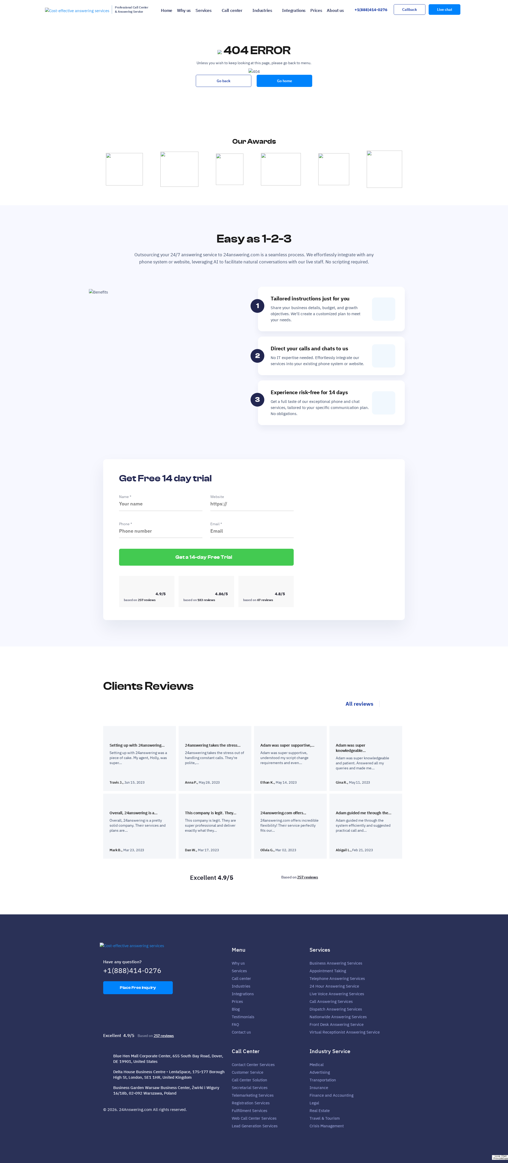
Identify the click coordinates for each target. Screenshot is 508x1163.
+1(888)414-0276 (371, 9)
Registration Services (251, 1102)
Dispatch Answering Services (336, 1009)
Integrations (294, 10)
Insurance (319, 1087)
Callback (409, 9)
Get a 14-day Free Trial (204, 557)
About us (335, 10)
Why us (184, 10)
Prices (316, 10)
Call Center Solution (249, 1079)
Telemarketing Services (253, 1095)
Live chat (444, 9)
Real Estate (320, 1110)
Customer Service (247, 1072)
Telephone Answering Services (337, 978)
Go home (284, 80)
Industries (262, 10)
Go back (223, 80)
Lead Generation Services (255, 1125)
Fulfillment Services (249, 1110)
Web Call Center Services (254, 1118)
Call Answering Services (331, 1001)
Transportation (323, 1079)
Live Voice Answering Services (337, 993)
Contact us (241, 1032)
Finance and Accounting (331, 1095)
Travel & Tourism (325, 1118)
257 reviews (307, 877)
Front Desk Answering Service (337, 1024)
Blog (236, 1009)
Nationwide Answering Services (338, 1016)
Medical (317, 1064)
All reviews (359, 703)
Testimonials (243, 1016)
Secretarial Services (249, 1087)
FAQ (235, 1024)
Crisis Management (327, 1125)
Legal (314, 1102)
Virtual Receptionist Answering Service (345, 1032)
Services (204, 10)
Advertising (320, 1072)
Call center (232, 10)
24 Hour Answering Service (334, 986)
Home (166, 10)
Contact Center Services (253, 1064)
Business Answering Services (336, 963)
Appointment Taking (328, 970)
